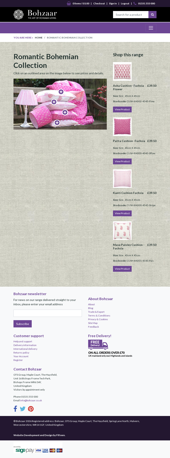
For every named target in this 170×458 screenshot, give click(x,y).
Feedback (93, 326)
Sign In (113, 3)
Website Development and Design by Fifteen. (39, 435)
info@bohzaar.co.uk (31, 400)
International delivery (25, 348)
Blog (90, 308)
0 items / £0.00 (81, 3)
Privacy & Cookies (98, 319)
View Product (122, 109)
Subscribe (22, 324)
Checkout (99, 3)
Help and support (22, 341)
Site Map (92, 323)
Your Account (20, 356)
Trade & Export (96, 311)
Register (18, 360)
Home (38, 37)
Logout (125, 3)
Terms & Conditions (99, 315)
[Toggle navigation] (151, 27)
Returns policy (21, 352)
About (91, 304)
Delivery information (24, 345)
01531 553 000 (146, 3)
